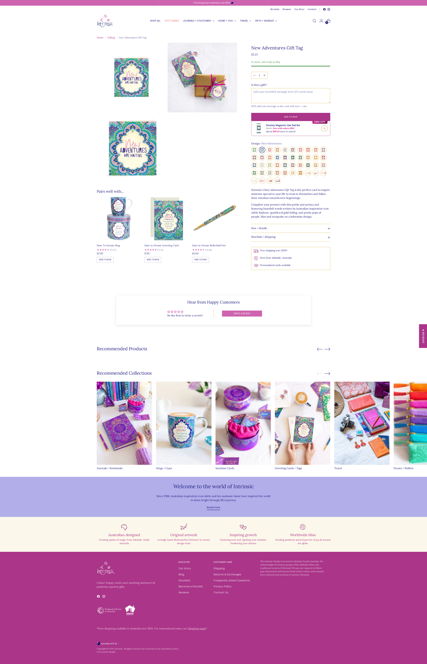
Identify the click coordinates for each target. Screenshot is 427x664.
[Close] (268, 280)
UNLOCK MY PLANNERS (242, 375)
